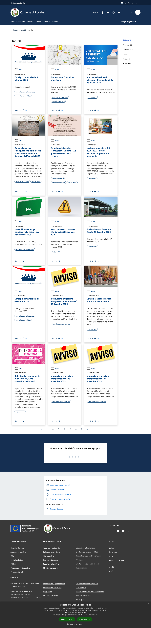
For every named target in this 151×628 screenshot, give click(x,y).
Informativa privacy (83, 595)
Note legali (80, 599)
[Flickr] (118, 12)
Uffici (12, 556)
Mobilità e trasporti (50, 568)
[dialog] (75, 615)
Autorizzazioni (81, 567)
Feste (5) (126, 54)
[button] (75, 624)
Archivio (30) (127, 45)
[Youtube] (107, 12)
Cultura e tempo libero (51, 552)
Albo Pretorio (81, 587)
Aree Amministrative (18, 552)
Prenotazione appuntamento (54, 583)
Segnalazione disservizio (52, 587)
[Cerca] (137, 12)
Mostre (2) (127, 58)
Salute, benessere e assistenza (87, 563)
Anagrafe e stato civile (51, 548)
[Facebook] (101, 12)
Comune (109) (128, 49)
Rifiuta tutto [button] (84, 619)
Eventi (111, 571)
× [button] (148, 604)
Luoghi (111, 567)
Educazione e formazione (85, 548)
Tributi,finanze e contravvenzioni (88, 555)
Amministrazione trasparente (87, 583)
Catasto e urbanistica (51, 564)
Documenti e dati (17, 572)
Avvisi (21, 70)
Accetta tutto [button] (67, 619)
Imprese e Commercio (51, 560)
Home (15, 30)
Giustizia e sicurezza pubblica (87, 551)
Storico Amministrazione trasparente (90, 591)
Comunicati (113, 552)
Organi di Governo (17, 548)
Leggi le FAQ (48, 591)
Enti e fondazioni (17, 560)
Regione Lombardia (18, 3)
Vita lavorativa (48, 556)
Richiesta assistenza (50, 595)
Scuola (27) (127, 63)
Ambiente (79, 559)
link (97, 615)
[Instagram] (112, 12)
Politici (13, 564)
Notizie (111, 548)
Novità (23, 30)
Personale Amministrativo (20, 568)
